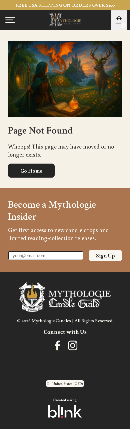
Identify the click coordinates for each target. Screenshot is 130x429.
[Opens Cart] (119, 20)
